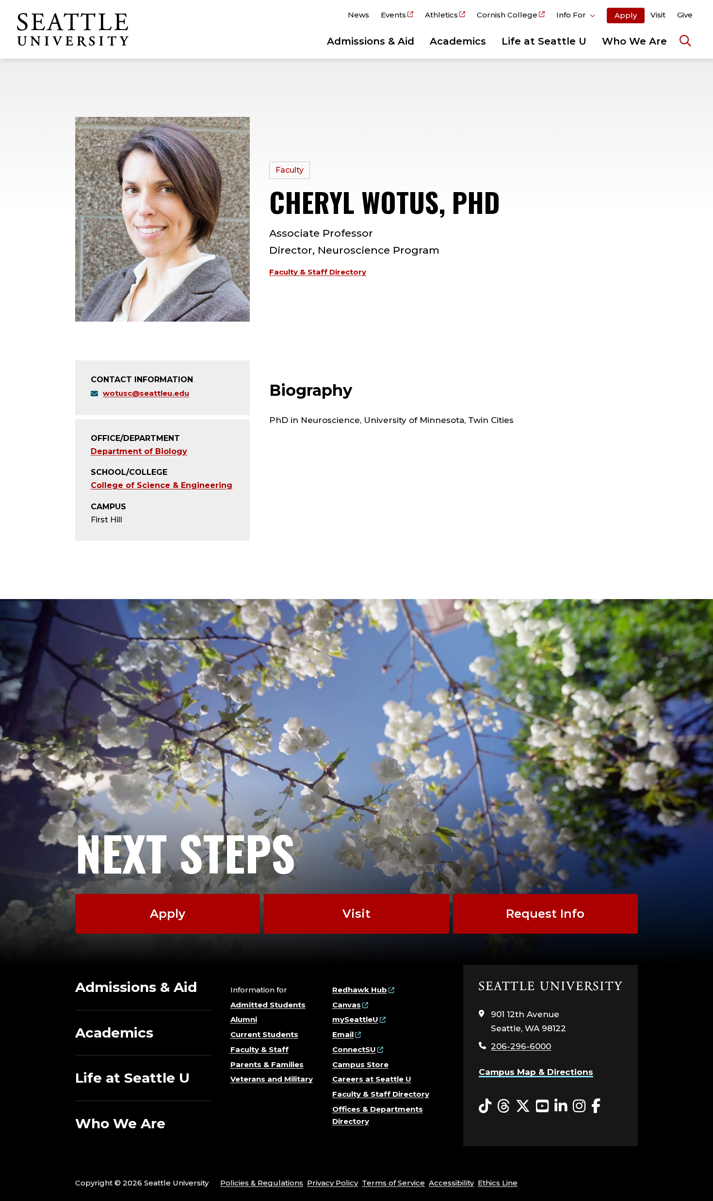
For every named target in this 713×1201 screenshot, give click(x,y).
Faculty (289, 170)
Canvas (346, 1004)
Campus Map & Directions (536, 1072)
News (358, 14)
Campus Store (360, 1064)
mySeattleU (355, 1019)
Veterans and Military (271, 1079)
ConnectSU (354, 1049)
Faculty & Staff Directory (317, 271)
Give (685, 14)
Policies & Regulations (261, 1182)
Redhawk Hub (359, 989)
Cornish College (507, 14)
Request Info (545, 914)
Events (393, 14)
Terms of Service (393, 1182)
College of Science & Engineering (161, 485)
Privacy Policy (332, 1182)
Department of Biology (139, 451)
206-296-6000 (521, 1046)
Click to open (576, 16)
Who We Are (634, 41)
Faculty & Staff (259, 1049)
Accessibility (451, 1182)
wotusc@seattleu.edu (146, 393)
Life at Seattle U (544, 41)
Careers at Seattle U (371, 1079)
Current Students (264, 1034)
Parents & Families (267, 1064)
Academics (458, 41)
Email (343, 1034)
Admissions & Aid (370, 41)
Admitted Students (268, 1004)
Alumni (243, 1019)
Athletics (441, 14)
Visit (657, 14)
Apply (626, 15)
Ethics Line (498, 1182)
